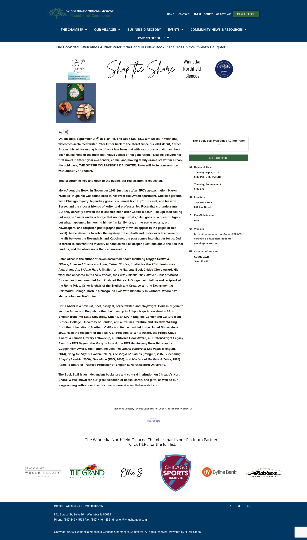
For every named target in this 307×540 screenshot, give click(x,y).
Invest (197, 14)
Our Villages (105, 29)
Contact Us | (74, 505)
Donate (208, 14)
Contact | (184, 14)
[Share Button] (67, 132)
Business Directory (144, 29)
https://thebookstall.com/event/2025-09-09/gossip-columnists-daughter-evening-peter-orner (218, 238)
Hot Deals (160, 409)
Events (174, 29)
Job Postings (223, 14)
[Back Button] (60, 133)
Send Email (201, 261)
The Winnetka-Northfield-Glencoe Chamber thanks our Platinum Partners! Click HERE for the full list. (152, 442)
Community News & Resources (216, 29)
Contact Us (187, 409)
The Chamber (72, 29)
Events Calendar (144, 409)
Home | (171, 14)
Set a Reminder (218, 157)
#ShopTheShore (151, 38)
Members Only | (95, 505)
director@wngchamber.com (129, 519)
